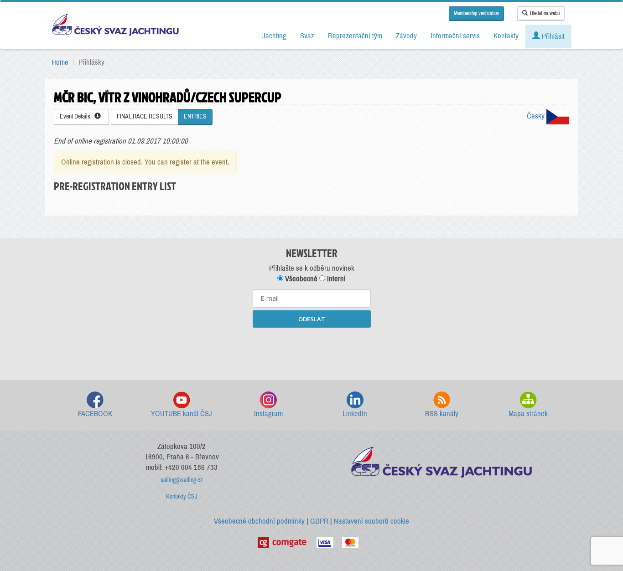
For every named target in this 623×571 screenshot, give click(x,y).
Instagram (268, 413)
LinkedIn (355, 413)
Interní (335, 279)
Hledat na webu (545, 13)
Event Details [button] (77, 116)
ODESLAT (311, 319)
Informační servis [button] (455, 36)
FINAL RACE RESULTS (144, 116)
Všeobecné (300, 279)
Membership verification (476, 13)
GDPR (319, 521)
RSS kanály (441, 413)
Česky (536, 116)
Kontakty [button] (506, 36)
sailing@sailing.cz (182, 480)
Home (60, 62)
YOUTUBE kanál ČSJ (181, 413)
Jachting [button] (274, 36)
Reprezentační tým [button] (355, 36)
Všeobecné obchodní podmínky (259, 521)
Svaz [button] (307, 36)
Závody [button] (406, 36)
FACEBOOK (95, 413)
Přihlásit (552, 36)
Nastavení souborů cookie (371, 521)
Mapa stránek (528, 413)
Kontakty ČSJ (181, 496)
